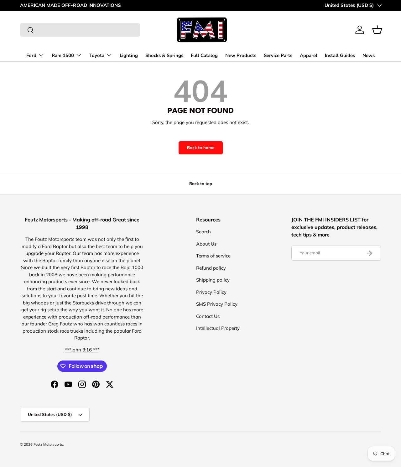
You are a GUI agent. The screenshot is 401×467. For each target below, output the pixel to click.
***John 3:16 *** (82, 350)
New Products (240, 55)
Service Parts (278, 55)
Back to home (200, 147)
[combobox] (80, 30)
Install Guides (340, 55)
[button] (377, 30)
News (368, 55)
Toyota (96, 55)
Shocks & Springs (164, 55)
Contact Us (208, 316)
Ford (31, 55)
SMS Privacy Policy (216, 304)
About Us (206, 244)
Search (203, 232)
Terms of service (213, 256)
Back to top (200, 183)
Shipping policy (213, 280)
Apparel (308, 55)
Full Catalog (204, 55)
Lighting (129, 55)
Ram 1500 (63, 55)
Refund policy (211, 268)
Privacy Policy (211, 292)
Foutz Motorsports (48, 444)
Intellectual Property (218, 328)
